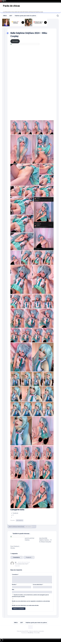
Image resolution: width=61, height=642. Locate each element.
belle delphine (20, 520)
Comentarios (17, 557)
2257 (10, 15)
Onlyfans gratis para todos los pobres (25, 15)
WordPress (30, 632)
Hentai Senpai (21, 526)
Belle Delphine (28, 526)
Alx (39, 632)
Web (13, 589)
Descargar (15, 41)
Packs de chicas (11, 5)
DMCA (5, 15)
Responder (17, 565)
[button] (15, 127)
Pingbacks (29, 557)
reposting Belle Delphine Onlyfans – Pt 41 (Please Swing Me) (45, 539)
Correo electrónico (38, 584)
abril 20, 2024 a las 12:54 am (24, 562)
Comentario (15, 574)
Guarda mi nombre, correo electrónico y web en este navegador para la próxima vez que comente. (30, 595)
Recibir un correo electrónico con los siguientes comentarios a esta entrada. (31, 601)
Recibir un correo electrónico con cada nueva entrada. (25, 605)
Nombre (14, 584)
